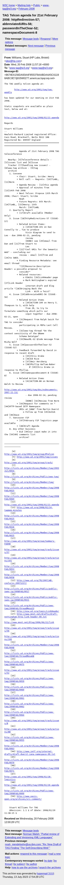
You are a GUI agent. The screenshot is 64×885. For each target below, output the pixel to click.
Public (36, 5)
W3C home (8, 5)
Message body (31, 38)
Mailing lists (24, 5)
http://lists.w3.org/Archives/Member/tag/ (29, 482)
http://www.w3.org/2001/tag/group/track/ (28, 462)
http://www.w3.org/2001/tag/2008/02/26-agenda (31, 785)
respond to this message (33, 853)
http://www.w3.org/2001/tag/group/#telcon (29, 454)
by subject (19, 864)
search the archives (50, 867)
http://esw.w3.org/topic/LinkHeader (38, 611)
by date (48, 860)
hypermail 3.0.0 (45, 873)
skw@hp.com (13, 61)
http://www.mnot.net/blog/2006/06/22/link (29, 622)
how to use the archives (25, 867)
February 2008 (26, 8)
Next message (36, 45)
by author (32, 864)
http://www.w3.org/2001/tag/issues (37, 457)
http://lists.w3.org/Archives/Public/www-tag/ (31, 476)
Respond (46, 38)
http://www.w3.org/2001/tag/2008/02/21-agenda (31, 117)
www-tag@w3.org (19, 68)
